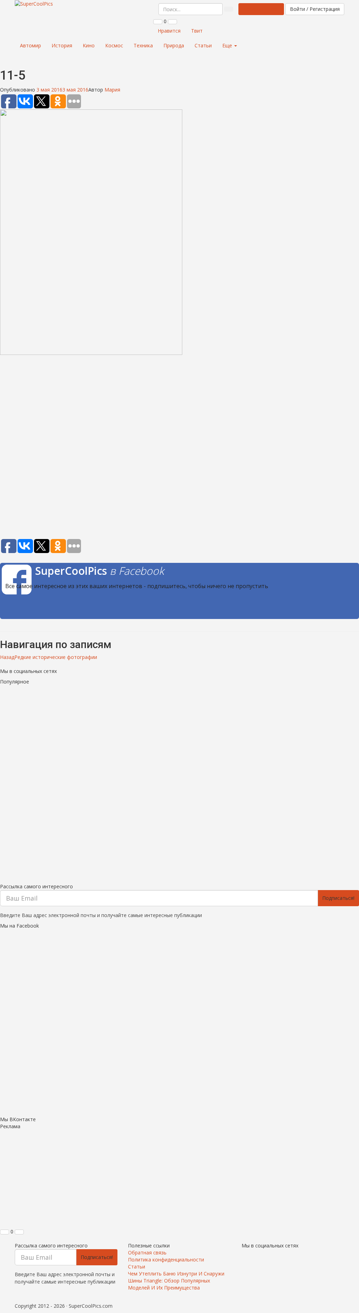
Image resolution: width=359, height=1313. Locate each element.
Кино (89, 45)
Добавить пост (261, 9)
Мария (112, 89)
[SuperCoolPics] (34, 3)
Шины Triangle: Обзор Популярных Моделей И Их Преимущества (169, 1284)
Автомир (30, 45)
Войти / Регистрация (315, 9)
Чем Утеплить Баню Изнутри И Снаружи (176, 1273)
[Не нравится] (172, 21)
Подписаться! (338, 898)
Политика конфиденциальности (166, 1259)
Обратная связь (147, 1252)
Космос (114, 45)
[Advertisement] (179, 448)
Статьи (203, 45)
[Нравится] (157, 21)
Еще (227, 45)
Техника (143, 45)
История (62, 45)
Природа (173, 45)
